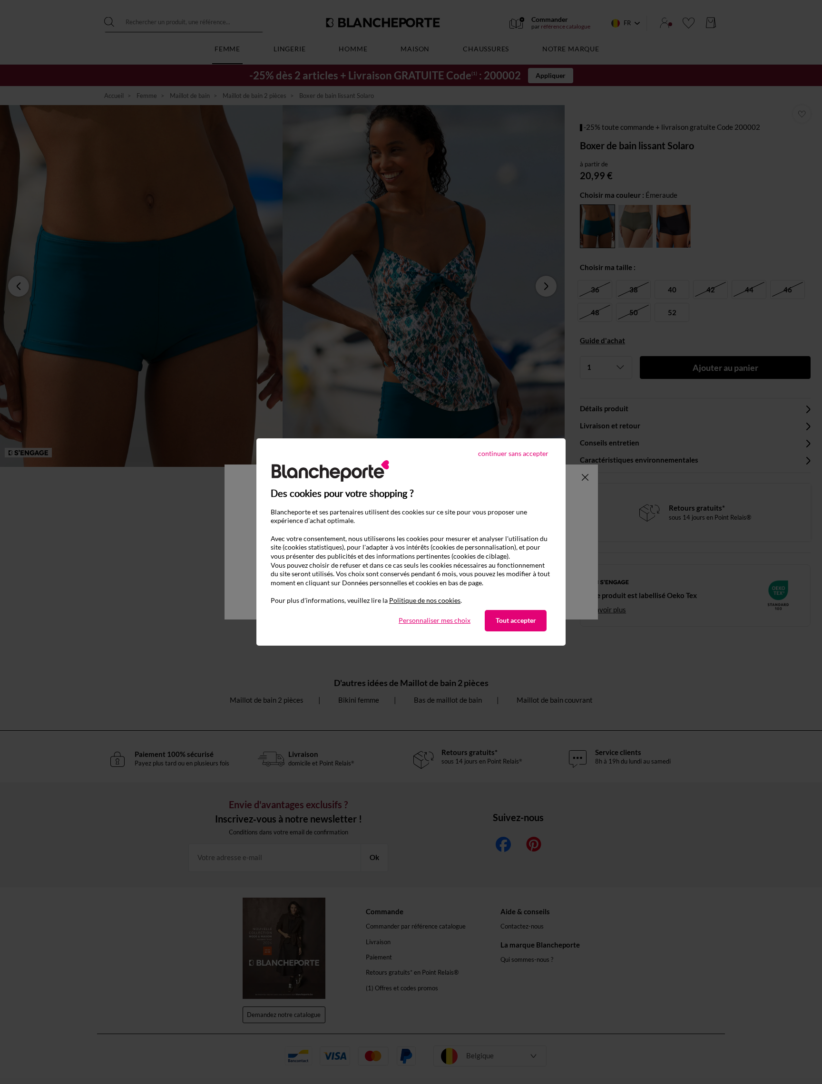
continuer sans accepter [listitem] (513, 453)
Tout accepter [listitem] (516, 620)
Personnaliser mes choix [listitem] (434, 620)
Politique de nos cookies (424, 600)
